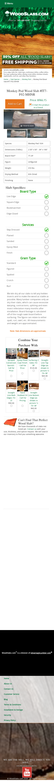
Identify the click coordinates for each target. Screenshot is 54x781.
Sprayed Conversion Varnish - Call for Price (11, 365)
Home (6, 79)
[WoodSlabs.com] (27, 13)
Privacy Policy (10, 720)
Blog (6, 699)
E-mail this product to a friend (41, 106)
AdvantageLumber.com (41, 653)
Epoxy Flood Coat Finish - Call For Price (22, 364)
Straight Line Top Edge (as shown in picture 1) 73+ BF (44, 366)
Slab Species (15, 79)
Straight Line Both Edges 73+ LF (11, 396)
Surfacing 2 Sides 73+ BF (34, 363)
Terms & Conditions (12, 704)
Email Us (12, 20)
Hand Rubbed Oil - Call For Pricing (23, 396)
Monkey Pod (26, 79)
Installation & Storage (13, 710)
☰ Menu (9, 3)
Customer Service (11, 694)
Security (7, 715)
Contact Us (8, 689)
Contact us (32, 429)
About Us (8, 683)
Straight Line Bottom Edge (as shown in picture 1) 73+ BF (33, 399)
